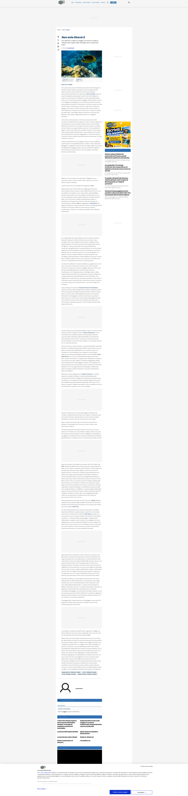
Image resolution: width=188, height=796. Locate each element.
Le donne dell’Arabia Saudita (67, 732)
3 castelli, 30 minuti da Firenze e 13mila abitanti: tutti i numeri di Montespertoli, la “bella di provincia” (116, 181)
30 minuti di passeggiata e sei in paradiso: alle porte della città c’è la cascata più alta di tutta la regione (117, 193)
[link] (58, 49)
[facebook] (58, 36)
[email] (58, 46)
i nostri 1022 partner (45, 772)
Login (113, 2)
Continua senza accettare (146, 766)
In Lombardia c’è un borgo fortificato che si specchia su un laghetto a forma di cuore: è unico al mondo (117, 168)
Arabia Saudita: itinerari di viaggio (71, 672)
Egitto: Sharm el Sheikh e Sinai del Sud (89, 732)
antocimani (70, 48)
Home (58, 29)
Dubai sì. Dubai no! (87, 737)
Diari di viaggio (87, 2)
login (64, 711)
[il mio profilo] (107, 2)
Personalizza (141, 792)
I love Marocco (85, 740)
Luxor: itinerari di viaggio (69, 674)
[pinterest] (58, 43)
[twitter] (58, 40)
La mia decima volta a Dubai (67, 737)
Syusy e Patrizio (96, 2)
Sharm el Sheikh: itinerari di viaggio (87, 674)
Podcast (103, 2)
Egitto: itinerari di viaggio (89, 672)
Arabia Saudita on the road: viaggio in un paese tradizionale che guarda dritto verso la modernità (91, 723)
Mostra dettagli (41, 788)
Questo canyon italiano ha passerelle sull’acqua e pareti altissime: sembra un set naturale (117, 156)
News (72, 2)
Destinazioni (78, 2)
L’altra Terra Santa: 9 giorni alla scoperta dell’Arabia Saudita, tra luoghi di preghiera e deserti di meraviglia (67, 724)
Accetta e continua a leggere (120, 792)
